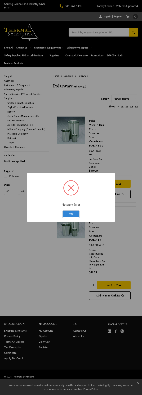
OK (71, 214)
